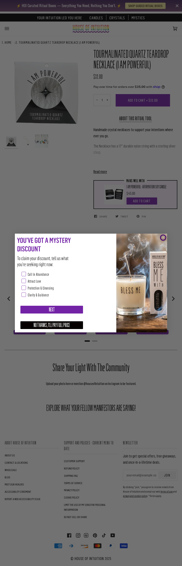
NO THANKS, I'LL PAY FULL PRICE (52, 325)
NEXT (52, 309)
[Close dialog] (163, 237)
